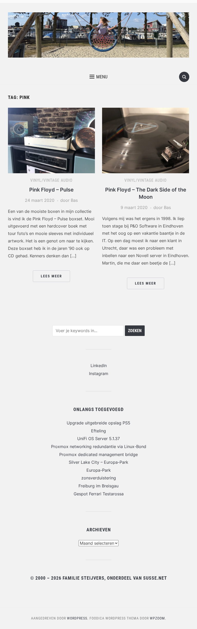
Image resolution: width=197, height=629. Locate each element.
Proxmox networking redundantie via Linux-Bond (98, 446)
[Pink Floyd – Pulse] (51, 140)
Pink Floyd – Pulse (51, 190)
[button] (98, 76)
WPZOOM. (158, 618)
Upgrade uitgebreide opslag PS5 (98, 422)
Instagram (98, 373)
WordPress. (77, 618)
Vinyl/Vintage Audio (51, 180)
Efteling (98, 430)
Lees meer (51, 276)
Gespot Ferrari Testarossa (99, 493)
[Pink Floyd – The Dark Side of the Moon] (145, 140)
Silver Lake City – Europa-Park (98, 462)
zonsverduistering (98, 477)
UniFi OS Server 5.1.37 (98, 438)
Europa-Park (98, 470)
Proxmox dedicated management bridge (98, 454)
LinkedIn (99, 365)
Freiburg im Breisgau (98, 485)
